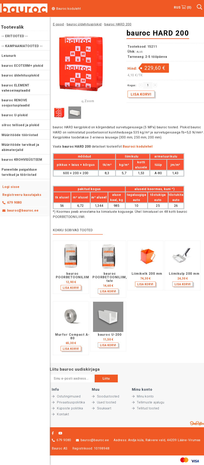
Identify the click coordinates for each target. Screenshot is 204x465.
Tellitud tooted (148, 408)
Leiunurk (9, 56)
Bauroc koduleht (68, 9)
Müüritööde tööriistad (20, 135)
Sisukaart (104, 408)
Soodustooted (108, 396)
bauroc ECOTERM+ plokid (22, 66)
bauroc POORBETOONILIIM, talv (109, 277)
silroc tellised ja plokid (20, 125)
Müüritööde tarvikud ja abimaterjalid (20, 147)
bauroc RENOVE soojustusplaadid (16, 102)
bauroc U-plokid (15, 115)
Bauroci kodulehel (138, 146)
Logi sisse (11, 187)
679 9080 (14, 202)
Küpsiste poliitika (70, 408)
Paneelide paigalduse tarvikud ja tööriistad (19, 172)
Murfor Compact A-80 (72, 336)
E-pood (58, 24)
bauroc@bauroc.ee (23, 210)
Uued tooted (106, 402)
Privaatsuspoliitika (71, 402)
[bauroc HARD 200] (59, 112)
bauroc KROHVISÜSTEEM (22, 159)
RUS (177, 7)
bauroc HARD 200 (117, 24)
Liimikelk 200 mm (147, 274)
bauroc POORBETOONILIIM (72, 275)
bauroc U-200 (110, 334)
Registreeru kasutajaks (21, 195)
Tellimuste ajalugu (150, 402)
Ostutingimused (69, 396)
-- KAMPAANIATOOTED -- (22, 46)
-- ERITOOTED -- (15, 36)
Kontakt (63, 414)
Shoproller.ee (197, 423)
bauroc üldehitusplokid (20, 75)
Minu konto (145, 396)
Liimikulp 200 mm (184, 274)
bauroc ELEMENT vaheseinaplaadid (16, 87)
